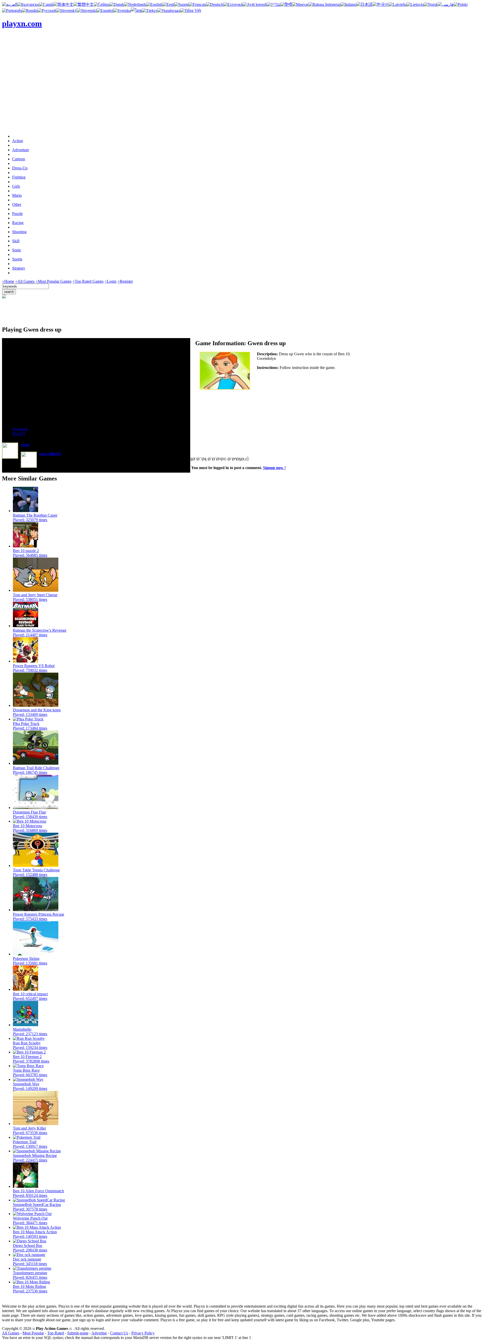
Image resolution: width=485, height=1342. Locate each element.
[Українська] (168, 10)
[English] (154, 4)
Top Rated (55, 1333)
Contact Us (119, 1333)
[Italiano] (348, 4)
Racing (17, 223)
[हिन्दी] (286, 4)
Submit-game (77, 1333)
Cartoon (18, 159)
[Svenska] (122, 10)
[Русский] (47, 10)
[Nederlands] (135, 4)
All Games (10, 1333)
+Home (8, 281)
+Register (125, 281)
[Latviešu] (397, 4)
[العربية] (9, 4)
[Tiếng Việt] (190, 10)
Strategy (18, 268)
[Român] (30, 10)
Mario (17, 195)
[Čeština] (102, 4)
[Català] (46, 4)
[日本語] (364, 4)
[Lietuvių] (415, 4)
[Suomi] (181, 4)
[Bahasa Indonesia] (324, 4)
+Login (110, 281)
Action (17, 141)
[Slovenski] (86, 10)
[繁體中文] (84, 4)
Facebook (20, 429)
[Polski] (461, 4)
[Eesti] (168, 4)
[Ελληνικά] (233, 4)
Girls (16, 186)
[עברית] (274, 4)
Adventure (20, 150)
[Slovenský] (66, 10)
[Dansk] (117, 4)
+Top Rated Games (88, 281)
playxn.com (22, 23)
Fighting (19, 177)
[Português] (12, 10)
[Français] (197, 4)
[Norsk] (431, 4)
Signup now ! (274, 468)
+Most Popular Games (53, 281)
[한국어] (381, 4)
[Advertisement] (242, 94)
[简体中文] (63, 4)
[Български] (28, 4)
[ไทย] (136, 10)
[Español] (104, 10)
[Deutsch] (214, 4)
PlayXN (18, 433)
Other (16, 204)
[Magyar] (300, 4)
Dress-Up (20, 168)
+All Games (25, 281)
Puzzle (17, 213)
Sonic (16, 250)
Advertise (99, 1333)
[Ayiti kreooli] (255, 4)
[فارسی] (446, 4)
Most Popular (33, 1333)
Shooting (19, 232)
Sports (17, 259)
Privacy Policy (143, 1333)
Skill (15, 241)
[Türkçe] (149, 10)
